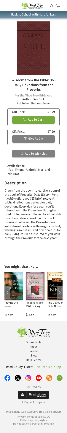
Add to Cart (35, 120)
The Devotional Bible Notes (56, 304)
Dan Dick (39, 99)
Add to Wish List (35, 154)
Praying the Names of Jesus (11, 306)
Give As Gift (35, 139)
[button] (51, 6)
